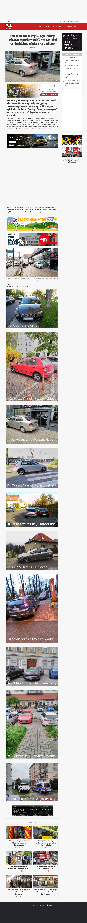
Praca (81, 21)
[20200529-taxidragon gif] (72, 139)
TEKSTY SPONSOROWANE (46, 906)
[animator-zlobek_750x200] (32, 223)
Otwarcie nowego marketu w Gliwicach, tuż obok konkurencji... (19, 843)
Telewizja (46, 26)
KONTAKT (60, 21)
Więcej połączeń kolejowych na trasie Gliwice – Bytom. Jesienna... (19, 892)
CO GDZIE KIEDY (60, 26)
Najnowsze (37, 26)
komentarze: (18, 847)
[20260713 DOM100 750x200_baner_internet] (32, 90)
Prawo (52, 26)
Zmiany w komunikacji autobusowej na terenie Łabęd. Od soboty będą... (45, 843)
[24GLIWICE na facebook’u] (6, 21)
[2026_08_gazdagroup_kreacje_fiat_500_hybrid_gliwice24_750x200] (32, 140)
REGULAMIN (50, 904)
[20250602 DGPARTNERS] (72, 41)
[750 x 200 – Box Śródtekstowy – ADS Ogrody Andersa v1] (32, 239)
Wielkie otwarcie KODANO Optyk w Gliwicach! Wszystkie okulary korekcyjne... (45, 892)
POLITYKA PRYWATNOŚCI (48, 905)
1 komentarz (45, 847)
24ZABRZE (76, 21)
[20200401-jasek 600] (32, 811)
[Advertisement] (43, 10)
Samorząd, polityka (72, 26)
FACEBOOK (70, 21)
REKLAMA (65, 21)
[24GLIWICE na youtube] (8, 21)
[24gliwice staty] (72, 155)
